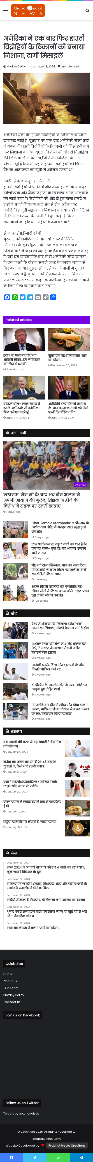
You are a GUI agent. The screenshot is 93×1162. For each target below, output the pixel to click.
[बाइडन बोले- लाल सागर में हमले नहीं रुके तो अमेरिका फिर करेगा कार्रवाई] (24, 387)
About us (10, 981)
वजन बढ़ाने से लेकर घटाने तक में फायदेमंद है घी (32, 803)
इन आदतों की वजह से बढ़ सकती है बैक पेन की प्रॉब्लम (32, 744)
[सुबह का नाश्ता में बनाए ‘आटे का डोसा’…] (69, 339)
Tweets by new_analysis (21, 1113)
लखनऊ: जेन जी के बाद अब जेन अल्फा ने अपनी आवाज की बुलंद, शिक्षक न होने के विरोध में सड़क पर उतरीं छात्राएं (41, 500)
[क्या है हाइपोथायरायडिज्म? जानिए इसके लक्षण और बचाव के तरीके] (77, 788)
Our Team (11, 988)
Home (7, 974)
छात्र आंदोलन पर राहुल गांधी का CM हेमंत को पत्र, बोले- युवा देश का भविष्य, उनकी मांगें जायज (59, 548)
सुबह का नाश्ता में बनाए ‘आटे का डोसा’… (67, 357)
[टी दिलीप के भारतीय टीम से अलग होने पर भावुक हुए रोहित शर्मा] (15, 691)
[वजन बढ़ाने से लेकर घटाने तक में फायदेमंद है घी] (77, 808)
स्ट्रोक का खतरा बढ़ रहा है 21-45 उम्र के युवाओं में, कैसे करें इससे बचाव (29, 764)
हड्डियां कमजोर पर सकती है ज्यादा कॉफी (29, 821)
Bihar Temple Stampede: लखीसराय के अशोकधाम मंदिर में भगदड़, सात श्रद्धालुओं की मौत (60, 527)
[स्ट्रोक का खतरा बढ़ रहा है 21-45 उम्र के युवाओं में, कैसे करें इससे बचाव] (77, 768)
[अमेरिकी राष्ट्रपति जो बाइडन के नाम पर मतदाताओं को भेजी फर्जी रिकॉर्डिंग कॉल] (69, 387)
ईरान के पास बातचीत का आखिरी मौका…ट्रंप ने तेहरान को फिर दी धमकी (21, 359)
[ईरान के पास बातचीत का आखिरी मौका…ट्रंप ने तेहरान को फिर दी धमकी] (24, 339)
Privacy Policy (13, 995)
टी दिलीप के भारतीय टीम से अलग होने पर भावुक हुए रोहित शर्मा (59, 687)
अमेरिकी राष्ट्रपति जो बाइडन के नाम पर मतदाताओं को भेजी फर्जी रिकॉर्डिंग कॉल (68, 408)
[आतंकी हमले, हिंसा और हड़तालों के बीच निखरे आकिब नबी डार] (15, 671)
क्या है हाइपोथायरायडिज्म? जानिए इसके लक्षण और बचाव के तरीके (30, 784)
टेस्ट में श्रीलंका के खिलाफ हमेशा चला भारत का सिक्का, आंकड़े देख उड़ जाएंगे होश (60, 626)
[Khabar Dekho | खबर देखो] (28, 10)
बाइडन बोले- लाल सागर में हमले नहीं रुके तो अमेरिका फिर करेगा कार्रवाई (21, 408)
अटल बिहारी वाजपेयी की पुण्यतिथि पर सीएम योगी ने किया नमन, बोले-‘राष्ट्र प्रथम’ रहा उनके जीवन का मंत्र (61, 591)
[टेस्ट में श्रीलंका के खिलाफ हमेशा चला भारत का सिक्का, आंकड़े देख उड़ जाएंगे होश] (15, 630)
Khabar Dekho (16, 66)
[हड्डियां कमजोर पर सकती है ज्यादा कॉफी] (77, 828)
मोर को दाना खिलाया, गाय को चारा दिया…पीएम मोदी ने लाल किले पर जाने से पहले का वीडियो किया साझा (59, 569)
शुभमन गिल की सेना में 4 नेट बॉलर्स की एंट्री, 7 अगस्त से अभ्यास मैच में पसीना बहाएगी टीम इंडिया (59, 648)
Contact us (12, 1002)
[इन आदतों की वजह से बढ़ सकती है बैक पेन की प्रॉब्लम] (77, 748)
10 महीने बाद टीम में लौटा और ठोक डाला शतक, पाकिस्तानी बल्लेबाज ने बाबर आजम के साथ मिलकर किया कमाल (60, 709)
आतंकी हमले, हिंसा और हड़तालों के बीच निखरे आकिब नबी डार (58, 667)
